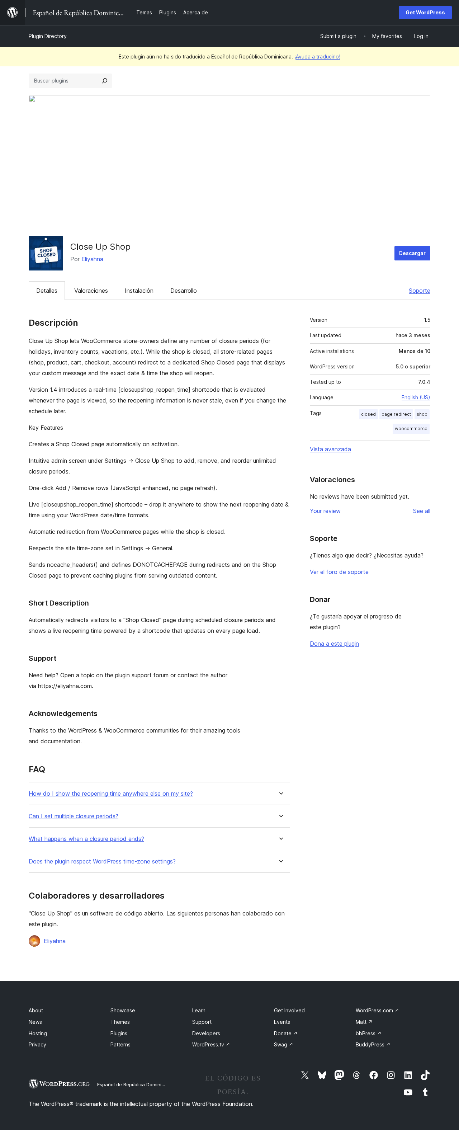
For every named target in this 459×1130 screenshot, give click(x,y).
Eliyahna (92, 259)
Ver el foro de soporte (339, 571)
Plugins (118, 1033)
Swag (283, 1044)
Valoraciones (91, 290)
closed (368, 414)
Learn (198, 1010)
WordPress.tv (211, 1044)
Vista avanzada (330, 449)
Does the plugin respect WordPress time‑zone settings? (102, 861)
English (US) (416, 397)
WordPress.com (377, 1010)
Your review (325, 510)
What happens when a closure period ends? (86, 838)
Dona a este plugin (334, 643)
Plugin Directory (48, 36)
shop (422, 414)
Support (202, 1022)
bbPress (369, 1033)
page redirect (396, 414)
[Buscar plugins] (105, 81)
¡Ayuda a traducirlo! (317, 56)
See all (421, 510)
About (36, 1010)
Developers (206, 1033)
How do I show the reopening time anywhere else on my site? (111, 793)
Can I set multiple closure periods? (73, 816)
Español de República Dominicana (134, 1084)
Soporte (419, 290)
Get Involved (289, 1010)
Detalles (46, 290)
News (35, 1022)
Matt (364, 1022)
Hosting (38, 1033)
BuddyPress (373, 1044)
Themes (120, 1022)
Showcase (122, 1010)
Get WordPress (425, 12)
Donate (286, 1033)
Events (282, 1022)
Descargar (412, 253)
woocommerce (411, 428)
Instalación (139, 290)
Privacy (37, 1044)
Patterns (120, 1044)
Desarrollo (183, 290)
